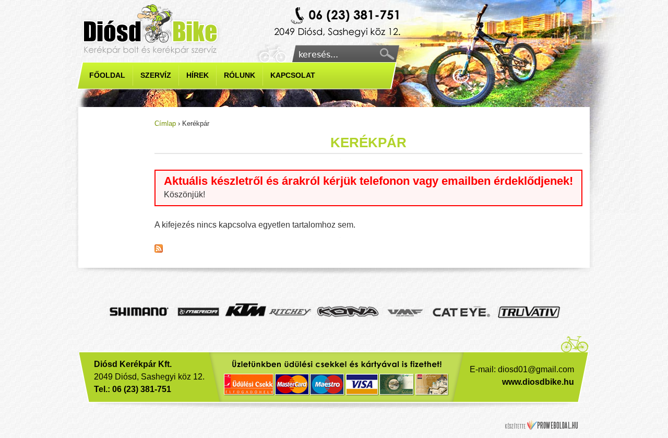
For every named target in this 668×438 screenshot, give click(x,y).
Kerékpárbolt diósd (338, 23)
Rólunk (239, 75)
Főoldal (107, 75)
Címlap (165, 123)
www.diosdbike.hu (538, 381)
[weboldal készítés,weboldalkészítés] (541, 425)
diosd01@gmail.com (536, 369)
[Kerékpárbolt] (151, 29)
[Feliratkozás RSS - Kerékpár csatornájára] (158, 249)
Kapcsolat (292, 75)
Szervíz (155, 75)
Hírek (197, 75)
